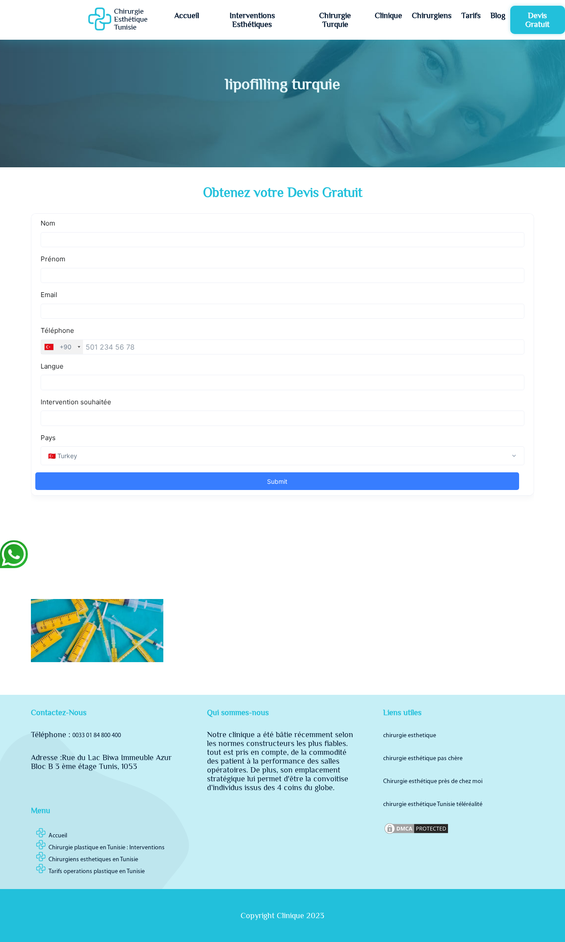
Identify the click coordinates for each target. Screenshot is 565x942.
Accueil (186, 15)
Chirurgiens (432, 15)
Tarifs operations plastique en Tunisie (97, 871)
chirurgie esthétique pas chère (423, 758)
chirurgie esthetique (409, 735)
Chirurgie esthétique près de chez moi (432, 781)
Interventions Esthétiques (252, 20)
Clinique (388, 15)
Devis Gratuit (537, 20)
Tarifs (471, 15)
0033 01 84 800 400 (96, 735)
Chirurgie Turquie (335, 20)
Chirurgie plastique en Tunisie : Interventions (107, 847)
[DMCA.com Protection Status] (416, 833)
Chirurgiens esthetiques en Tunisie (93, 859)
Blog (497, 15)
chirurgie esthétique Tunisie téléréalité (432, 804)
